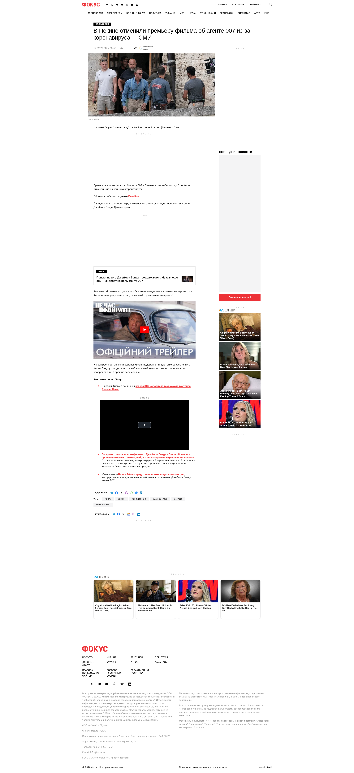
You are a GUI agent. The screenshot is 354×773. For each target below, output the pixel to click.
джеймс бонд (139, 499)
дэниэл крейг (160, 499)
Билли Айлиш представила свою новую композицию (151, 474)
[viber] (114, 684)
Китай (108, 499)
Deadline (133, 196)
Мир (182, 13)
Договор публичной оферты (113, 673)
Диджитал (244, 13)
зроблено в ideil (265, 767)
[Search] (270, 4)
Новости (87, 657)
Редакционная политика (140, 671)
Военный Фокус (135, 13)
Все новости (95, 13)
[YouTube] (121, 5)
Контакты (222, 767)
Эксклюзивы (114, 13)
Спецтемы (238, 4)
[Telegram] (116, 5)
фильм (178, 499)
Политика (155, 13)
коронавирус (103, 505)
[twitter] (91, 684)
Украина (170, 13)
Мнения (222, 4)
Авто (257, 13)
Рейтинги (255, 4)
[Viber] (126, 5)
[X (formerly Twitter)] (112, 5)
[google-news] (122, 684)
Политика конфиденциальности (196, 767)
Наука (192, 13)
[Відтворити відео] (144, 330)
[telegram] (99, 684)
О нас (134, 662)
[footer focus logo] (95, 649)
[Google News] (131, 5)
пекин (122, 499)
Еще (266, 13)
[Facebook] (107, 5)
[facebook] (84, 684)
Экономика (227, 13)
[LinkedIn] (136, 5)
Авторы (111, 662)
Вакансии (161, 662)
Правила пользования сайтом (91, 673)
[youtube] (107, 684)
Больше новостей (240, 297)
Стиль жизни (208, 13)
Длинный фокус (88, 663)
